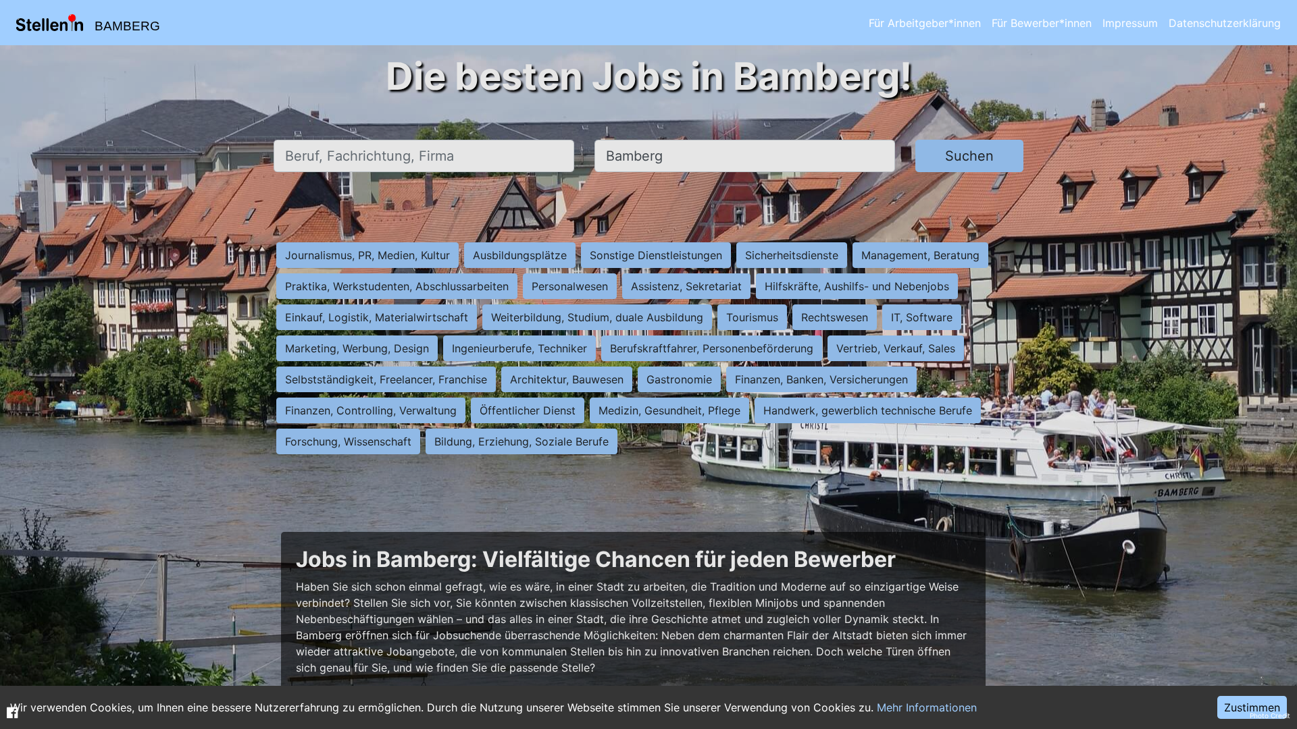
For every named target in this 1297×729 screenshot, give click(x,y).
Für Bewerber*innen (1042, 23)
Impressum (1130, 23)
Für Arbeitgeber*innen (925, 23)
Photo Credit (1270, 715)
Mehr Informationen (927, 707)
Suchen (969, 156)
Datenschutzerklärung (1225, 23)
